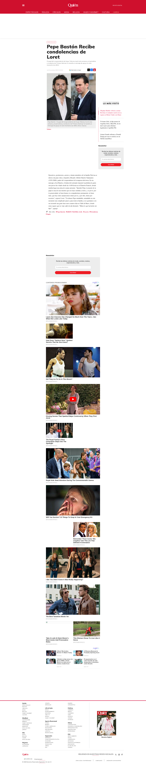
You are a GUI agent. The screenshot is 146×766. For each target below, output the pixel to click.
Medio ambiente (72, 736)
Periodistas (94, 212)
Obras (47, 745)
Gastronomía (26, 719)
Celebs (24, 737)
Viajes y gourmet (90, 12)
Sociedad (70, 719)
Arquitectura (72, 729)
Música (47, 716)
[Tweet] (88, 70)
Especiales (48, 704)
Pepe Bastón (61, 212)
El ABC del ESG (72, 745)
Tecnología (48, 744)
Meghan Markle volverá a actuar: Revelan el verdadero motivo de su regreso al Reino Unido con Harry (110, 112)
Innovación (71, 744)
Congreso (71, 713)
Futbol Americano (50, 726)
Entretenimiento (49, 711)
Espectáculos (32, 12)
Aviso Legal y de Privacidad (83, 760)
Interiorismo (71, 731)
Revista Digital (117, 5)
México (70, 711)
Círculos (56, 12)
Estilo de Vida (26, 728)
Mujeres (25, 743)
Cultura (106, 12)
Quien (116, 754)
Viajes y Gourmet (27, 713)
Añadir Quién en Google (76, 70)
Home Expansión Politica (52, 739)
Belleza (76, 12)
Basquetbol (48, 727)
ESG (46, 747)
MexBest (25, 718)
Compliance (99, 760)
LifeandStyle (71, 704)
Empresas (48, 737)
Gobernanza (71, 739)
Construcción (72, 724)
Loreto (86, 212)
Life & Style (49, 708)
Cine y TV (47, 714)
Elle (23, 733)
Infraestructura (73, 727)
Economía (48, 741)
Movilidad (71, 741)
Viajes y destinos (27, 723)
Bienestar (25, 726)
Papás (49, 214)
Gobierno (70, 709)
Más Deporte (48, 729)
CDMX (69, 714)
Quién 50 (116, 12)
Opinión (47, 703)
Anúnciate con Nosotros (114, 760)
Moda (66, 12)
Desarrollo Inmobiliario (75, 726)
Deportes (48, 713)
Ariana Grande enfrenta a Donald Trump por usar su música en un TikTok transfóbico (110, 136)
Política (70, 708)
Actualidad (25, 744)
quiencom (120, 754)
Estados (70, 716)
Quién (24, 703)
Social (70, 737)
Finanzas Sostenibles (74, 742)
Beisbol (47, 724)
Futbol (47, 723)
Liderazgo (25, 746)
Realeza (45, 12)
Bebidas (24, 721)
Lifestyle (47, 731)
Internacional (49, 742)
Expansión (48, 736)
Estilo (47, 709)
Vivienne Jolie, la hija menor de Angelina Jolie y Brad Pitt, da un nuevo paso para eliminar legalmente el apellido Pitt (110, 124)
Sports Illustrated (51, 721)
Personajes (25, 724)
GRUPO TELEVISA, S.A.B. (74, 212)
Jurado (24, 729)
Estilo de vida (26, 739)
